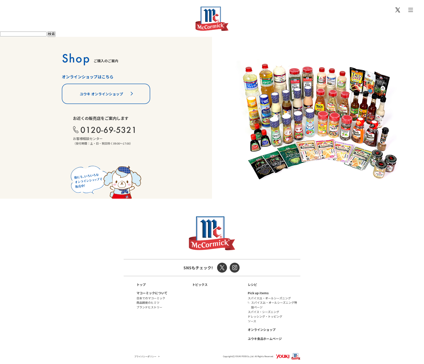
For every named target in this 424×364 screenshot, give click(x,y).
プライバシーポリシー (145, 356)
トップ (141, 284)
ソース (252, 321)
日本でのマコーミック (150, 298)
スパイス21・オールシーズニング (269, 298)
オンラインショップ (262, 329)
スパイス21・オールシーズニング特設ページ (274, 304)
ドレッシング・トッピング (265, 316)
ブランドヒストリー (149, 307)
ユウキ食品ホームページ (265, 338)
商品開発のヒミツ (147, 302)
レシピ (252, 284)
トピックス (200, 284)
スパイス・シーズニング (263, 312)
